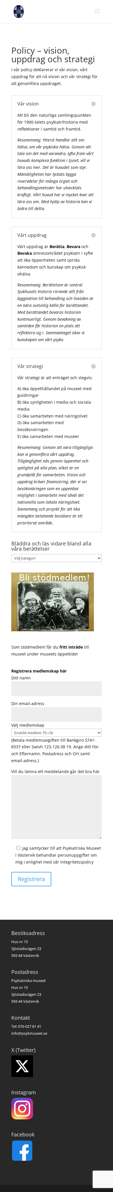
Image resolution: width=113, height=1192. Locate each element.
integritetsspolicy (77, 862)
